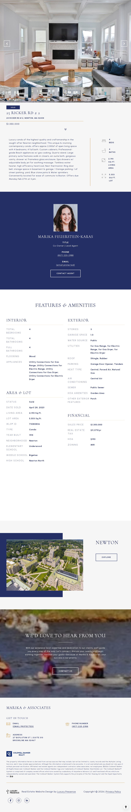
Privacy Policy (113, 791)
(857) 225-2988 (66, 255)
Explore (106, 557)
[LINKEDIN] (26, 800)
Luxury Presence (66, 791)
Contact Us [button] (65, 671)
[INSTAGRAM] (18, 800)
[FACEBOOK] (10, 800)
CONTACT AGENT (66, 273)
